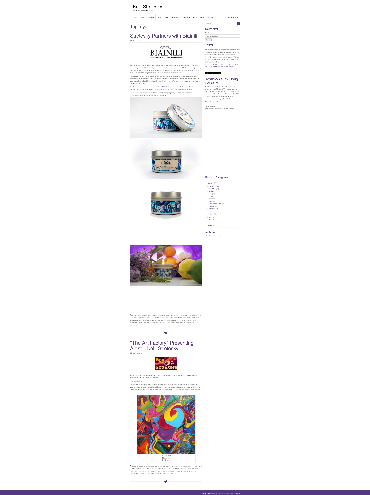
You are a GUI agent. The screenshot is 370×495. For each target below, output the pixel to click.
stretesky (142, 473)
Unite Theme (223, 493)
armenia (143, 315)
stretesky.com (189, 322)
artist (188, 466)
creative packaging (188, 315)
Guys (210, 220)
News (166, 17)
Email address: (210, 33)
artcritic (169, 466)
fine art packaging (139, 317)
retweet (226, 61)
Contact (202, 17)
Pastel (211, 199)
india (159, 468)
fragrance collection (169, 317)
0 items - (233, 17)
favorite (231, 61)
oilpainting (163, 471)
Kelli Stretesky (147, 6)
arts (200, 466)
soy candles (181, 320)
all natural (136, 315)
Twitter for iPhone (215, 61)
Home (135, 17)
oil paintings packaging (162, 320)
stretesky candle (136, 322)
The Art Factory (159, 473)
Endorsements (175, 17)
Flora (210, 194)
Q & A (195, 17)
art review (161, 466)
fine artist (149, 317)
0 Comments (172, 473)
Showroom (186, 17)
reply (222, 61)
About (159, 17)
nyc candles (149, 320)
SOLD (211, 201)
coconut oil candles (174, 315)
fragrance (157, 317)
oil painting (156, 471)
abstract (135, 466)
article (183, 466)
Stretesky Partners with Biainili (163, 35)
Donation (211, 191)
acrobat (151, 466)
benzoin (152, 315)
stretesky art (190, 320)
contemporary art (136, 468)
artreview (194, 466)
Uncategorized (212, 225)
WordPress (237, 493)
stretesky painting (177, 322)
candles (164, 315)
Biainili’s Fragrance (168, 87)
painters (178, 471)
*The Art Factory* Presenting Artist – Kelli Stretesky (162, 345)
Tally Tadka (191, 375)
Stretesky (151, 17)
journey (181, 317)
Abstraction (212, 186)
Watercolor (212, 208)
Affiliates (210, 17)
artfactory (176, 466)
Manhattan (187, 468)
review (190, 471)
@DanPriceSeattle (211, 50)
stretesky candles (149, 322)
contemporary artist (150, 468)
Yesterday (207, 60)
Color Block (212, 189)
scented (173, 320)
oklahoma (171, 471)
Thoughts (211, 206)
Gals (210, 217)
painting (184, 471)
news (146, 471)
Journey (178, 93)
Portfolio (142, 17)
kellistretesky (178, 468)
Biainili (132, 68)
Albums (210, 183)
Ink (210, 196)
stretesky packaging (163, 322)
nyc (143, 320)
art (148, 315)
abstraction (143, 466)
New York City (139, 471)
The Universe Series (215, 204)
